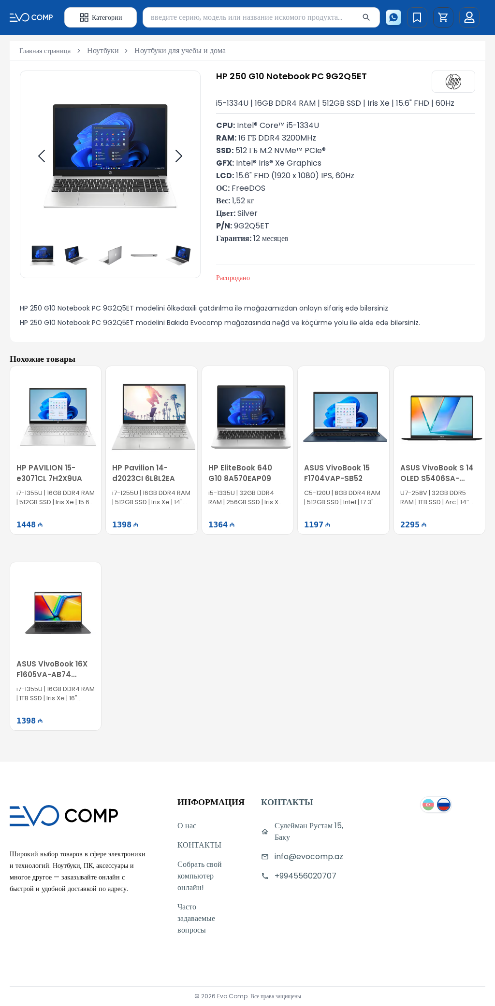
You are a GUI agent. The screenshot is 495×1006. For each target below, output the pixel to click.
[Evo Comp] (31, 17)
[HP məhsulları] (453, 82)
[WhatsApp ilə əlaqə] (393, 17)
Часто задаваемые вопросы (196, 918)
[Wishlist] (417, 17)
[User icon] (469, 17)
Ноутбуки (103, 50)
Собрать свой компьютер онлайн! (199, 876)
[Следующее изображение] (178, 156)
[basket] (443, 17)
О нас (186, 825)
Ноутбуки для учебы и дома (180, 50)
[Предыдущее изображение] (41, 156)
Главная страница (45, 51)
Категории (107, 17)
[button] (443, 17)
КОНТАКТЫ (199, 844)
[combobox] (261, 17)
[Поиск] (366, 17)
